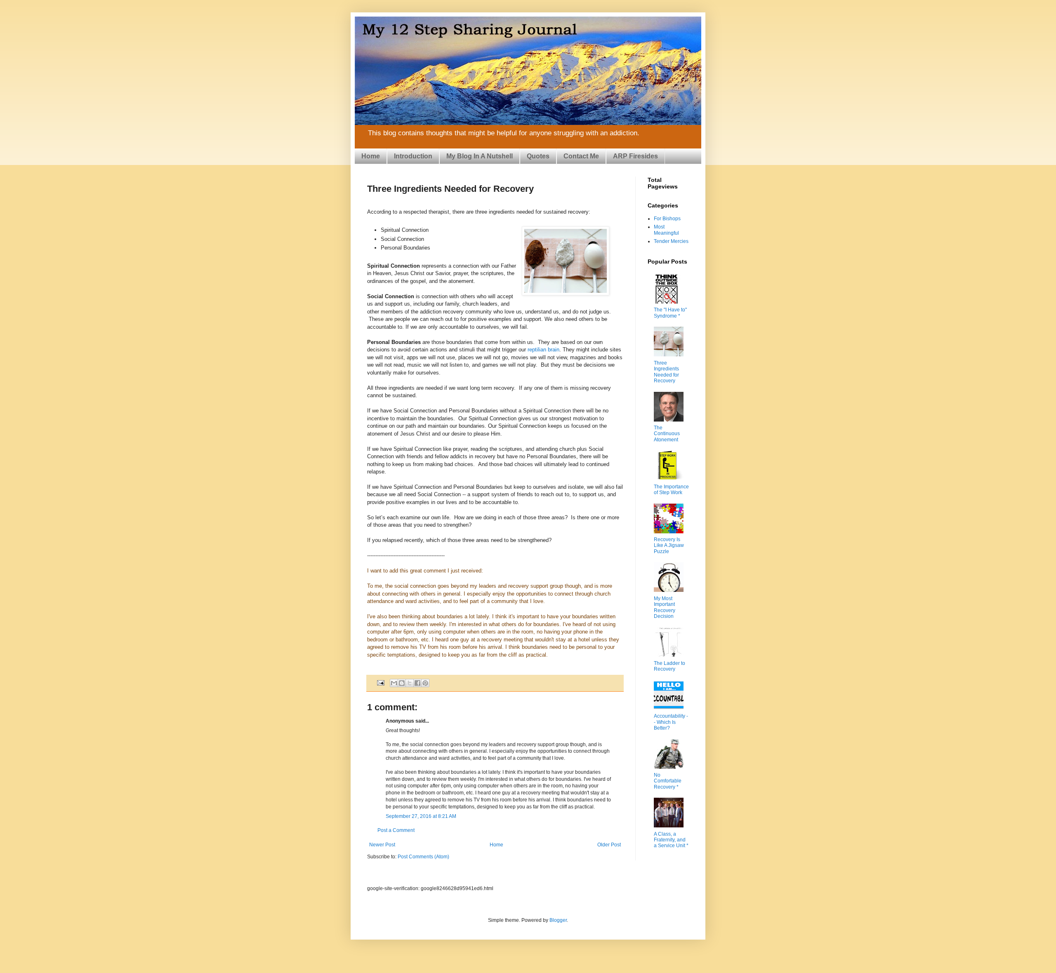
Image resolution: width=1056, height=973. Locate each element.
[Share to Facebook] (417, 683)
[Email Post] (380, 682)
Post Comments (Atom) (423, 857)
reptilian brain (543, 349)
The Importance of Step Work (671, 489)
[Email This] (394, 683)
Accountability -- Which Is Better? (671, 722)
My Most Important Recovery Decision (664, 607)
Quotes (538, 156)
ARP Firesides (635, 156)
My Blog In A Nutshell (479, 156)
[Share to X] (409, 683)
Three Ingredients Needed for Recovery (666, 372)
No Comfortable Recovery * (667, 781)
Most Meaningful (666, 230)
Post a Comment (396, 830)
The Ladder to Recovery (669, 666)
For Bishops (667, 218)
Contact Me (581, 156)
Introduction (413, 156)
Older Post (609, 845)
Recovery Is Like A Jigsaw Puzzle (669, 545)
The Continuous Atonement (667, 434)
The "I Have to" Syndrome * (670, 312)
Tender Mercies (671, 241)
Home (370, 156)
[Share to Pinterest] (425, 683)
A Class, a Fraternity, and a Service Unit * (671, 840)
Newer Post (382, 845)
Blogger (558, 920)
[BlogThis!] (402, 683)
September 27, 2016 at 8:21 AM (421, 816)
